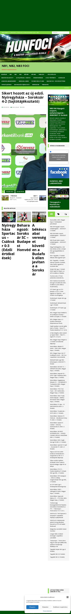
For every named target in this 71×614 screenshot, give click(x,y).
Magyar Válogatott (7, 78)
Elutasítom (45, 607)
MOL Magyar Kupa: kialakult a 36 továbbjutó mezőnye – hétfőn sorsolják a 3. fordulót (58, 314)
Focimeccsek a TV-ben (37, 81)
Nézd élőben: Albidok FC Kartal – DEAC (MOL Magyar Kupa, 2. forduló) (58, 348)
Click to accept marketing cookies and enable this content (24, 152)
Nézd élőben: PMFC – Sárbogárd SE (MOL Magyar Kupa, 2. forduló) (58, 491)
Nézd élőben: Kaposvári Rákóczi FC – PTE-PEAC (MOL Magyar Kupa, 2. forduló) (58, 498)
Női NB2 (33, 74)
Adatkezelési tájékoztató (22, 84)
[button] (67, 597)
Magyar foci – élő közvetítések (56, 81)
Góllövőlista (52, 74)
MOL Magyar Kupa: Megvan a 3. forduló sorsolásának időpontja (58, 341)
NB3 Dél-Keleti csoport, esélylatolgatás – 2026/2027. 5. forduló (58, 235)
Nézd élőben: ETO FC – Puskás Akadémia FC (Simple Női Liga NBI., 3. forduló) (58, 471)
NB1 (11, 74)
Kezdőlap (4, 74)
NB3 (20, 74)
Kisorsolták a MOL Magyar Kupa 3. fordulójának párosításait (57, 222)
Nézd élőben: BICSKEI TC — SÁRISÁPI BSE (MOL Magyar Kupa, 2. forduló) (58, 368)
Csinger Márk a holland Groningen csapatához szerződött (56, 536)
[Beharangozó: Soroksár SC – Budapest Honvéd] (24, 217)
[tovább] (58, 139)
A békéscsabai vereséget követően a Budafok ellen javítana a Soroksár (39, 249)
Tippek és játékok (6, 84)
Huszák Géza (9, 191)
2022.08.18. (6, 107)
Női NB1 (26, 74)
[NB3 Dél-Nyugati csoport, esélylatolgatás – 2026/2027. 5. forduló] (58, 100)
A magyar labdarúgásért (8, 81)
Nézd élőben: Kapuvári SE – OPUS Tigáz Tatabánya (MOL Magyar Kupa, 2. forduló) (58, 375)
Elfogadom (32, 607)
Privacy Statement (47, 611)
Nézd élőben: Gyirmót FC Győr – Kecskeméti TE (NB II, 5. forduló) (58, 447)
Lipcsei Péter (20, 191)
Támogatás (45, 84)
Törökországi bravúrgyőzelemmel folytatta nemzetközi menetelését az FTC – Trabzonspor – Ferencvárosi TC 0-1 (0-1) (58, 507)
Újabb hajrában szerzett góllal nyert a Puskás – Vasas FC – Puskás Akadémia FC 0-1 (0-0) (58, 328)
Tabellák (41, 74)
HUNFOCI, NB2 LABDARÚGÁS (56, 182)
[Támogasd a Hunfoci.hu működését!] (58, 193)
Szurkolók (61, 78)
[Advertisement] (35, 17)
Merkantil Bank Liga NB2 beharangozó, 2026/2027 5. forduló (57, 362)
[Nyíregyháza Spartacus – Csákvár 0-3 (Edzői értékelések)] (9, 217)
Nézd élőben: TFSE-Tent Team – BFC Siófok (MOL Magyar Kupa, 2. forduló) (57, 391)
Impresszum (35, 84)
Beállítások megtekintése (60, 607)
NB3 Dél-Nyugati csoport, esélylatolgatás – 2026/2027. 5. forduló (58, 111)
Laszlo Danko (13, 186)
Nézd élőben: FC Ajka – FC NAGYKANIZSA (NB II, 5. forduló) (57, 406)
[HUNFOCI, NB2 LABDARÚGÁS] (58, 172)
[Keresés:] (60, 32)
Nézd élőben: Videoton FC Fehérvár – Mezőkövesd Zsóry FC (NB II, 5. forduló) (58, 418)
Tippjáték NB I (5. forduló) (57, 557)
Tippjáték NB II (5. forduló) (57, 554)
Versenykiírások (38, 78)
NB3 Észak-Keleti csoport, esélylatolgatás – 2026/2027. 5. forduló (58, 242)
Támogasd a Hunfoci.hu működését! (55, 204)
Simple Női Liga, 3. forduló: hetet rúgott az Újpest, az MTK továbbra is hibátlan (57, 271)
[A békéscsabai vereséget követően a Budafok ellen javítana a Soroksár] (39, 217)
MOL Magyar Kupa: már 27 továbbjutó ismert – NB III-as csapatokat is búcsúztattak (58, 355)
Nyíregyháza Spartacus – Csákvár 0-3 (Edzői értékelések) (9, 241)
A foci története (51, 78)
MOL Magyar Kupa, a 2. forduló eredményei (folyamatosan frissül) (56, 321)
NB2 (15, 74)
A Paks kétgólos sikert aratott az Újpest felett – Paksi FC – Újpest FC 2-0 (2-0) (58, 335)
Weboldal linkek (24, 81)
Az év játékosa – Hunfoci (23, 78)
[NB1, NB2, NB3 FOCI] (35, 61)
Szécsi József (15, 107)
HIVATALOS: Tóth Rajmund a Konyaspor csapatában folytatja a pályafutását (58, 515)
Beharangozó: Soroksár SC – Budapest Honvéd (24, 237)
